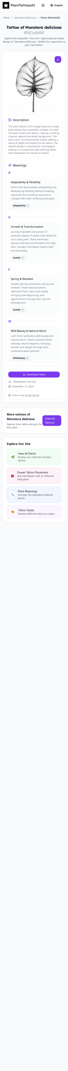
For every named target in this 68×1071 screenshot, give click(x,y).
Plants (6, 17)
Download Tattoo (36, 374)
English (58, 5)
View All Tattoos (50, 420)
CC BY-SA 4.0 (32, 395)
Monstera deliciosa (25, 17)
